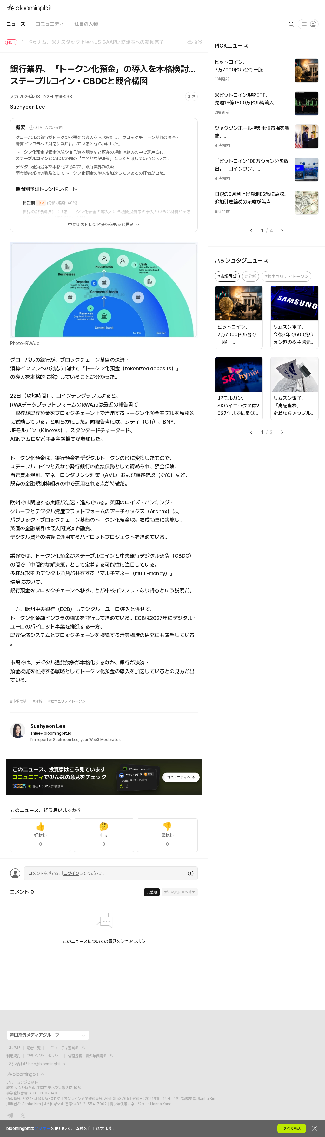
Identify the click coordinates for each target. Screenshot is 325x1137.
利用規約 (13, 1056)
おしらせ (13, 1048)
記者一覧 (34, 1048)
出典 (191, 96)
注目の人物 (86, 24)
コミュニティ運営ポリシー (68, 1048)
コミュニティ (50, 24)
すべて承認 (292, 1128)
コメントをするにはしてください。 (67, 873)
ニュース (15, 24)
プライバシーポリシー (44, 1056)
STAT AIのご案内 (49, 127)
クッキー (42, 1128)
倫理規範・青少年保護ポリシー (92, 1056)
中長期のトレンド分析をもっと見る (101, 224)
